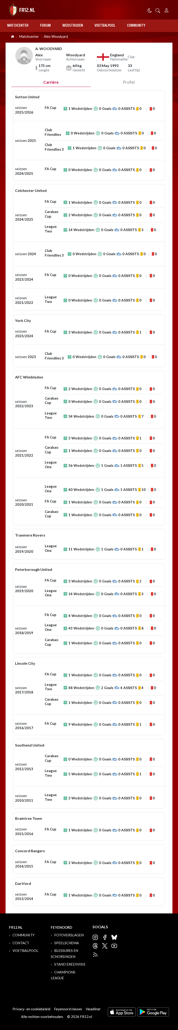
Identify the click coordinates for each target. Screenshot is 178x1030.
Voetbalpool (105, 25)
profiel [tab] (129, 82)
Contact (21, 943)
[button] (158, 10)
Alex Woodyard (56, 36)
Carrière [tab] (51, 82)
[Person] (166, 9)
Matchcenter (18, 25)
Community (136, 25)
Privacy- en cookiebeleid (31, 1009)
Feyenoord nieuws (68, 1009)
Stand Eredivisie (70, 964)
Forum (45, 25)
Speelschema (66, 943)
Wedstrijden (72, 25)
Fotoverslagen (69, 935)
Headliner (93, 1009)
